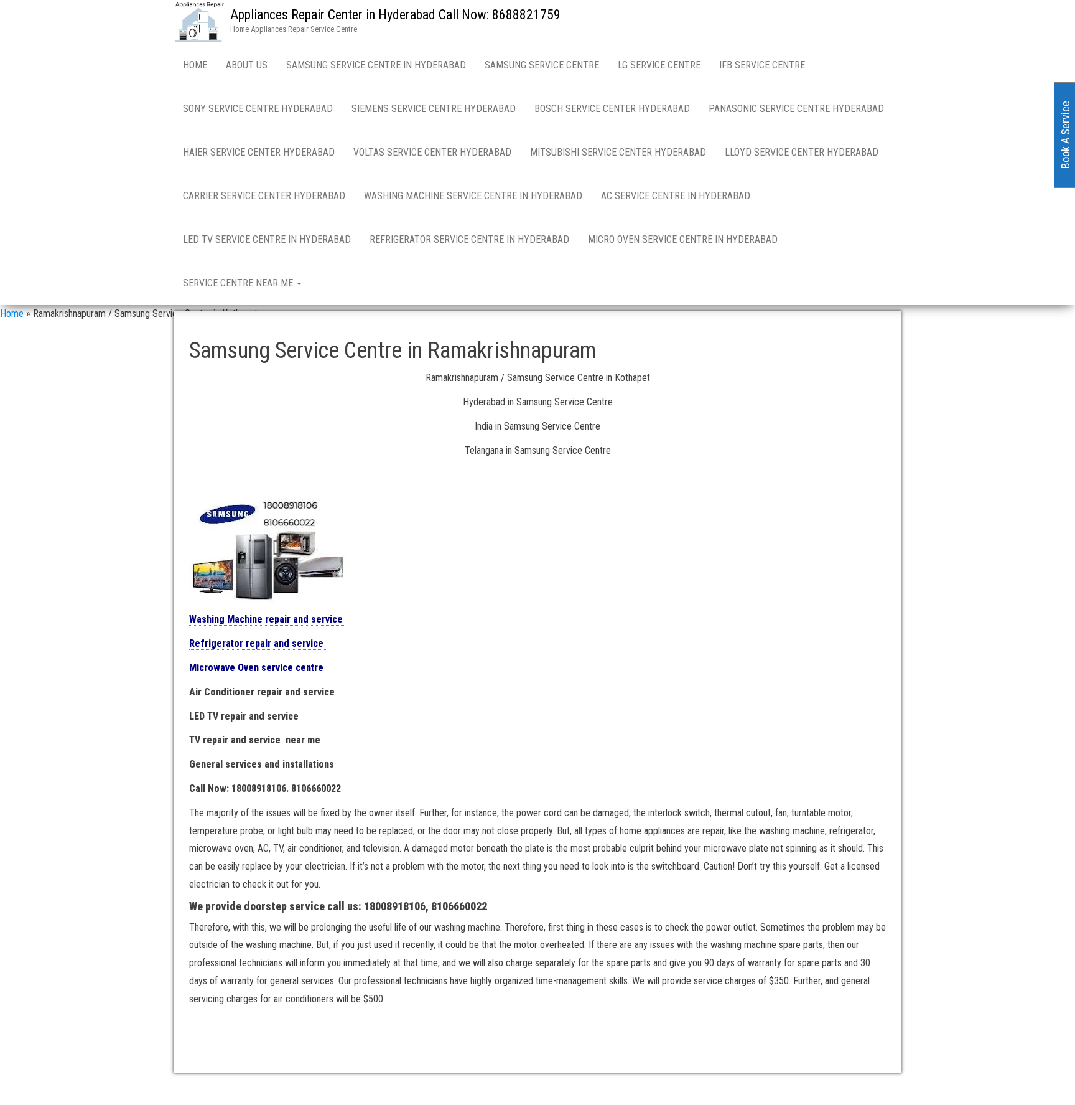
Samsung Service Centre (542, 65)
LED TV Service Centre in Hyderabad (267, 239)
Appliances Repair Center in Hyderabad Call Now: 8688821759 (395, 14)
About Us (247, 65)
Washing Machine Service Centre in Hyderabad (473, 196)
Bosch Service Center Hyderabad (612, 109)
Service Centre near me (239, 283)
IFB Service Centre (762, 65)
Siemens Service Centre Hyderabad (433, 109)
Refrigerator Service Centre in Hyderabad (469, 239)
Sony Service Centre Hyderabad (258, 109)
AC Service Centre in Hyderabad (675, 196)
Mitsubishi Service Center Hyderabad (618, 152)
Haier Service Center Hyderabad (259, 152)
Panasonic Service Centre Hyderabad (796, 109)
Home (195, 65)
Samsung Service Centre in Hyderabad (376, 65)
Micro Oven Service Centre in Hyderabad (683, 239)
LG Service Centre (659, 65)
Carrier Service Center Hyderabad (264, 196)
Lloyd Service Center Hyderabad (801, 152)
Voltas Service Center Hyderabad (432, 152)
